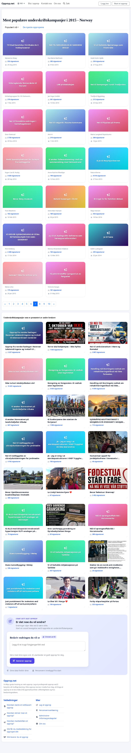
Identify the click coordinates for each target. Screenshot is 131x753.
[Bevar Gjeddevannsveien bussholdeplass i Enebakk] (23, 484)
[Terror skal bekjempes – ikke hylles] (65, 337)
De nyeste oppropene (33, 27)
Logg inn (105, 4)
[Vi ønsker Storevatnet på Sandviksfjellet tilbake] (23, 411)
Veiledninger (11, 700)
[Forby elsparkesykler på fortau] (107, 592)
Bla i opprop (33, 3)
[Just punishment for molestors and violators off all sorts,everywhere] (23, 593)
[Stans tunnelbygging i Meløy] (23, 555)
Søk (68, 3)
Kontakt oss (46, 3)
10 (49, 303)
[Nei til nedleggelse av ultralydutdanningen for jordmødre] (23, 448)
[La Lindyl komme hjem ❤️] (65, 482)
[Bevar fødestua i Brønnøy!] (107, 482)
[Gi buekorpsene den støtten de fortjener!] (65, 411)
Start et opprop (120, 4)
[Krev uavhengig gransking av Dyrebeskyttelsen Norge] (65, 520)
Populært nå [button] (11, 27)
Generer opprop (24, 661)
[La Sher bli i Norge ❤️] (65, 592)
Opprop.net (8, 3)
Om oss (57, 3)
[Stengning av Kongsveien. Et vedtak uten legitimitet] (65, 375)
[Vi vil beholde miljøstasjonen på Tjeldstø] (65, 557)
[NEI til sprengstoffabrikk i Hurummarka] (107, 520)
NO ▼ (22, 3)
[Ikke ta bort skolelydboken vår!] (23, 373)
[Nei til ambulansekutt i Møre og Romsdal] (107, 338)
